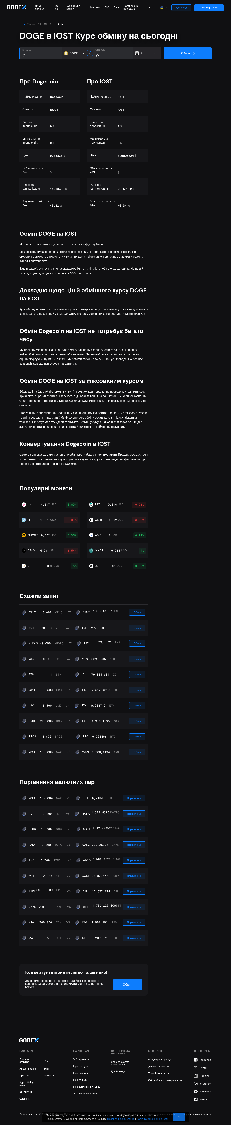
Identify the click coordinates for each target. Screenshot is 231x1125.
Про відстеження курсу (86, 1086)
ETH (31, 674)
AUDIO (33, 643)
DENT (86, 612)
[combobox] (136, 7)
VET (31, 627)
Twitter (203, 1067)
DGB (85, 721)
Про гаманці (80, 1073)
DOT (32, 937)
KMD (32, 721)
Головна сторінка (24, 1060)
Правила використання (120, 1118)
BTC (85, 736)
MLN (85, 658)
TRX (86, 643)
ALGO (87, 860)
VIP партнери (81, 1059)
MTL (31, 875)
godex (31, 24)
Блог (116, 7)
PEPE (32, 891)
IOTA (32, 844)
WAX (32, 752)
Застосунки (26, 1092)
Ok (179, 1117)
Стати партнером (209, 7)
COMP (86, 875)
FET (31, 813)
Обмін (44, 24)
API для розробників (85, 1093)
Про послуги (80, 1066)
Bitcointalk (205, 1091)
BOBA (33, 829)
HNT (85, 690)
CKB (31, 658)
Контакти (95, 7)
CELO (32, 612)
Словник (24, 1098)
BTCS (32, 736)
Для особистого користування (120, 1063)
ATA (31, 922)
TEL (84, 627)
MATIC (85, 813)
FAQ (107, 7)
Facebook (205, 1060)
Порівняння (134, 798)
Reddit (203, 1099)
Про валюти (80, 1080)
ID (83, 674)
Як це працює (39, 7)
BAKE (32, 906)
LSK (31, 705)
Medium (204, 1075)
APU (85, 891)
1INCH (33, 860)
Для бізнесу (118, 1071)
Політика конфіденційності (152, 1118)
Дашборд (181, 7)
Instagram (205, 1083)
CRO (32, 690)
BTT (85, 906)
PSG (84, 922)
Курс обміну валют (73, 7)
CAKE (86, 844)
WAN (85, 752)
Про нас (56, 7)
